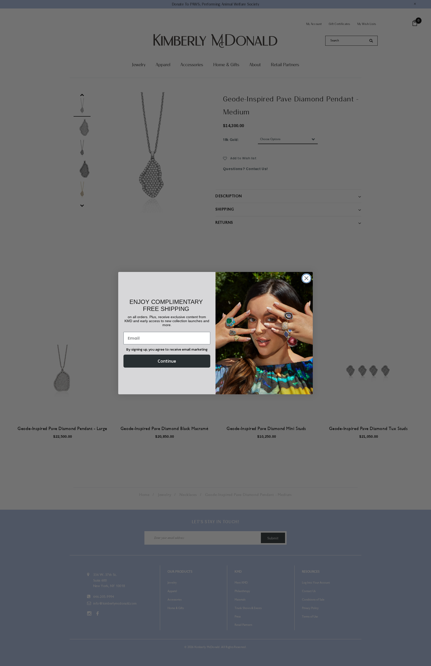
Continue (167, 361)
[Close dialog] (306, 278)
